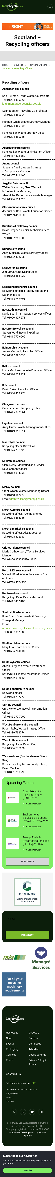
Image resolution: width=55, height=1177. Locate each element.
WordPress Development (22, 1132)
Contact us (35, 1043)
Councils (18, 64)
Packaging (12, 1049)
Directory (34, 1032)
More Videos (27, 935)
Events (10, 1043)
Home (5, 64)
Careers (33, 1038)
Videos (11, 918)
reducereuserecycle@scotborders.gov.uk (27, 628)
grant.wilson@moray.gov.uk (27, 498)
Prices (9, 1060)
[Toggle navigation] (50, 6)
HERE (33, 1083)
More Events (27, 861)
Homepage (12, 1032)
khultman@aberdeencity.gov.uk (21, 103)
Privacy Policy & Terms (37, 1062)
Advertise (34, 1049)
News (9, 1038)
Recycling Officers (38, 64)
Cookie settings (37, 1054)
